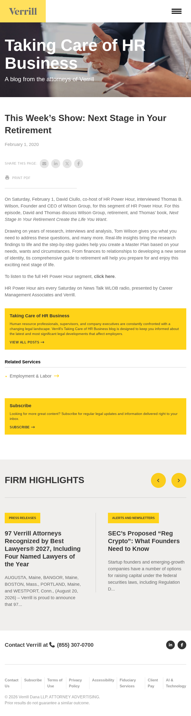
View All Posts (24, 342)
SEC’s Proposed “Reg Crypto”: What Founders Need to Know (144, 541)
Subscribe (20, 427)
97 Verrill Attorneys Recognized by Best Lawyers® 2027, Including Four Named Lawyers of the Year (43, 549)
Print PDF (20, 178)
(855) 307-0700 (75, 645)
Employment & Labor (30, 376)
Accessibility (103, 680)
